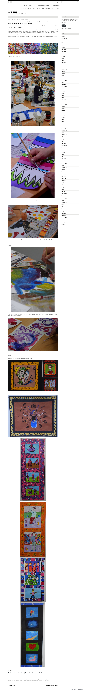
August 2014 (64, 204)
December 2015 (64, 180)
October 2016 (64, 165)
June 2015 (63, 187)
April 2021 (63, 97)
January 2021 (64, 102)
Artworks (25, 2)
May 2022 (63, 77)
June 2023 (63, 58)
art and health (49, 679)
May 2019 (63, 119)
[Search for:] (70, 1)
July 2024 (63, 47)
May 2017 (63, 156)
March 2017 (64, 158)
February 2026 (64, 38)
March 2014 (64, 213)
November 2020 (64, 104)
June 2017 (63, 154)
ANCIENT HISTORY (31, 8)
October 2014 (64, 200)
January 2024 (64, 51)
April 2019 (63, 121)
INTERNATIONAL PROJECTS (55, 2)
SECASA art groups (30, 680)
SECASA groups (37, 680)
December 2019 (64, 112)
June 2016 (63, 171)
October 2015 (64, 182)
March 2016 (64, 174)
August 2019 (64, 115)
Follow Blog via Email (66, 16)
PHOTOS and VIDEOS (56, 5)
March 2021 (64, 99)
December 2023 (64, 53)
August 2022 (64, 71)
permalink (47, 680)
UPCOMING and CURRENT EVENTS (44, 5)
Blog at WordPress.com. (12, 689)
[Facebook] (9, 1)
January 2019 (64, 126)
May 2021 (63, 95)
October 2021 (64, 88)
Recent (34, 679)
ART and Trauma (30, 679)
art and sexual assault (14, 680)
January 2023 (64, 62)
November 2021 (64, 86)
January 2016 (64, 178)
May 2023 (63, 60)
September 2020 (64, 106)
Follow (64, 25)
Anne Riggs (12, 12)
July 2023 (63, 56)
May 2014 (63, 209)
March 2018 (64, 143)
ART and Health (45, 2)
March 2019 (64, 123)
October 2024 (64, 45)
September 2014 (64, 202)
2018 (17, 679)
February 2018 (64, 145)
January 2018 (64, 147)
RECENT (38, 8)
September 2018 (64, 134)
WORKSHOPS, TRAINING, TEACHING (30, 5)
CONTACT (58, 8)
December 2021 (64, 84)
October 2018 (64, 132)
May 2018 (63, 139)
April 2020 (63, 110)
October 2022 (64, 67)
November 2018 (64, 130)
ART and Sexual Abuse (22, 679)
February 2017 (64, 160)
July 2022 (63, 73)
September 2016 (64, 167)
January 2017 (64, 161)
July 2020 (63, 108)
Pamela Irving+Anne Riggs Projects (48, 8)
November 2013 (64, 217)
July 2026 (63, 36)
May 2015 (63, 189)
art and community (43, 679)
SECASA (25, 680)
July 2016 (63, 169)
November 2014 (64, 198)
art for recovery (21, 680)
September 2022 (64, 69)
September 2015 (64, 184)
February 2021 (64, 101)
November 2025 (64, 40)
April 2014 (63, 211)
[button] (25, 375)
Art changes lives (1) (12, 685)
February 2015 (64, 193)
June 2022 (63, 75)
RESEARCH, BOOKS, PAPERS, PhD (35, 2)
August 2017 (64, 152)
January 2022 (64, 82)
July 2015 (63, 185)
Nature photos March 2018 (52, 685)
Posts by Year (24, 8)
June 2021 (63, 93)
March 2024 (64, 49)
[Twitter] (11, 1)
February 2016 (64, 176)
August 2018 (64, 136)
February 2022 (64, 80)
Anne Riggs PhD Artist (24, 19)
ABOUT (21, 2)
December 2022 (64, 64)
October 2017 (64, 150)
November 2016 (64, 163)
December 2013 (64, 215)
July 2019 (63, 117)
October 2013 (64, 219)
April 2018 (63, 141)
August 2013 (64, 222)
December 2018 (64, 128)
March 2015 (64, 191)
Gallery (9, 19)
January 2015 (64, 195)
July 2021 (63, 91)
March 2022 (64, 78)
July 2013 (63, 224)
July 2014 (63, 206)
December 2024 (64, 43)
